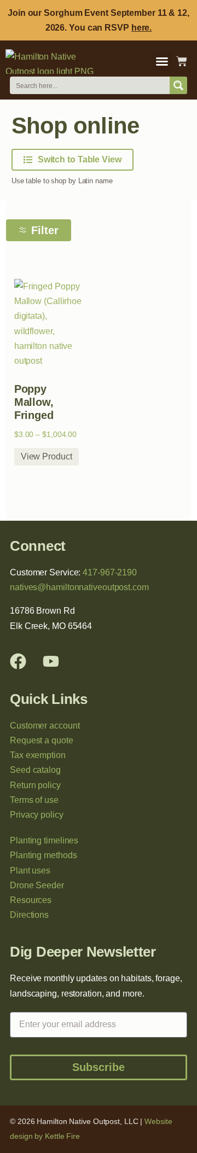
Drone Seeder (37, 885)
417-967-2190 (110, 572)
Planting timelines (44, 840)
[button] (162, 61)
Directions (29, 914)
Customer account (44, 725)
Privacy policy (36, 814)
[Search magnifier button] (178, 85)
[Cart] (181, 61)
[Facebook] (18, 661)
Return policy (35, 785)
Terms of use (34, 800)
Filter (45, 230)
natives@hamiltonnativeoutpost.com (79, 587)
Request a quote (41, 740)
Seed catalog (35, 770)
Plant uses (30, 870)
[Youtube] (51, 661)
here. (141, 27)
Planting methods (43, 855)
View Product (46, 456)
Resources (30, 900)
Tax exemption (38, 755)
